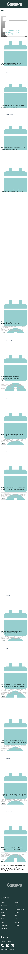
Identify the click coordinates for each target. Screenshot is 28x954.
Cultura (17, 925)
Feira (2, 912)
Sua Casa (4, 928)
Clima (7, 19)
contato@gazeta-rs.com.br (7, 949)
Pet (16, 906)
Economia (4, 906)
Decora (17, 912)
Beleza (17, 902)
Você (16, 915)
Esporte (17, 922)
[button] (2, 11)
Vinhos (3, 915)
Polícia (3, 902)
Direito (3, 919)
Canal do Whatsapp (6, 941)
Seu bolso (4, 909)
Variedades (4, 925)
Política (17, 919)
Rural (2, 922)
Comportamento (19, 909)
